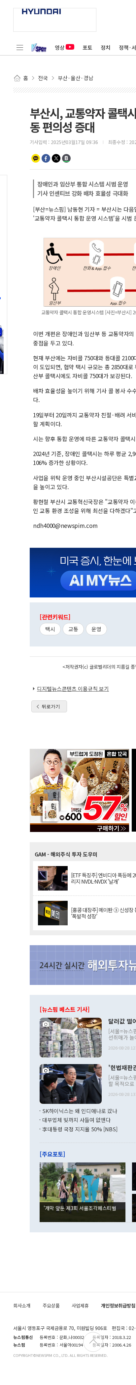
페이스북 (46, 158)
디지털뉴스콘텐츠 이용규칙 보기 (73, 688)
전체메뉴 (19, 47)
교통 (73, 629)
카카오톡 (35, 158)
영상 (60, 47)
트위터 (56, 158)
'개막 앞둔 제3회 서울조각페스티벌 (80, 1208)
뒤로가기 (51, 706)
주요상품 (51, 1305)
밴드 (66, 158)
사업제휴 (80, 1305)
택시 (50, 629)
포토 (87, 47)
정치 (106, 47)
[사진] (71, 1037)
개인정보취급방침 (118, 1305)
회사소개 (21, 1305)
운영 (96, 629)
